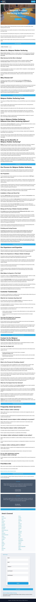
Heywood (20, 523)
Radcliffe (19, 525)
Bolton (19, 534)
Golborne (19, 541)
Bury (19, 529)
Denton (3, 522)
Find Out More (18, 164)
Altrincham (3, 548)
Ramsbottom (20, 538)
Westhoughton (20, 540)
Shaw (3, 549)
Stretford (3, 539)
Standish (19, 549)
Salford (3, 542)
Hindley (19, 543)
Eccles (19, 516)
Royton (3, 545)
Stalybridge (3, 527)
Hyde (2, 519)
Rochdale (20, 526)
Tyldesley (20, 532)
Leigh (19, 537)
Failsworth (3, 533)
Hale (2, 546)
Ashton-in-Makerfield (21, 546)
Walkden (19, 528)
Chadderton (4, 537)
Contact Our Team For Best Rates (18, 95)
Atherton (19, 535)
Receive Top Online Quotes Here (18, 403)
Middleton (3, 543)
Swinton (19, 519)
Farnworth (20, 531)
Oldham (3, 536)
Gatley (3, 531)
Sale (2, 540)
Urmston (19, 517)
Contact (33, 1)
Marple (3, 516)
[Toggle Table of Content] (10, 47)
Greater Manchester (5, 534)
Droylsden (3, 528)
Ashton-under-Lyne (5, 530)
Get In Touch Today (18, 43)
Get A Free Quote (18, 509)
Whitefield (20, 520)
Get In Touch (18, 589)
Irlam (19, 522)
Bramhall (3, 525)
